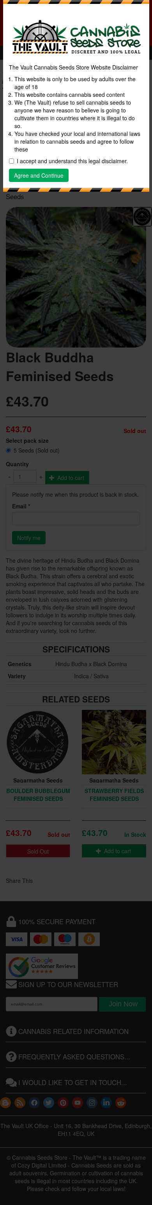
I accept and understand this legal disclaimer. (72, 161)
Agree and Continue (39, 175)
